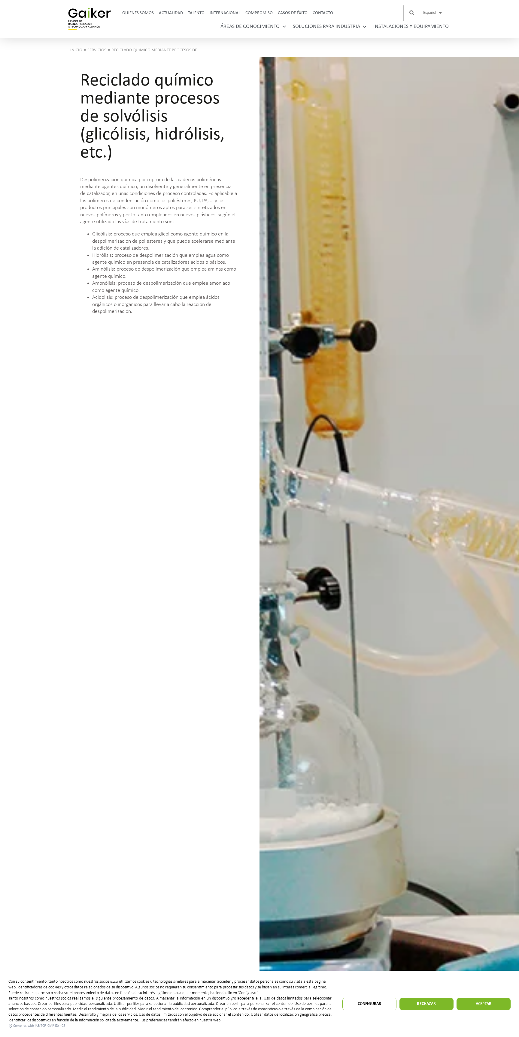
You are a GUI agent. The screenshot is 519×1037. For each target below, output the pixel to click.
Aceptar (483, 1004)
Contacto (323, 13)
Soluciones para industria (326, 26)
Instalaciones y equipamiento (411, 26)
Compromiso (259, 13)
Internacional (225, 13)
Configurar (369, 1004)
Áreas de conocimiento (250, 26)
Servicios (96, 50)
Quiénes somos (138, 13)
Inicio (76, 50)
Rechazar (426, 1004)
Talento (196, 13)
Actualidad (171, 13)
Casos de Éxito (293, 13)
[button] (411, 12)
